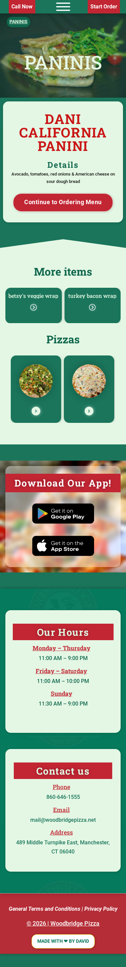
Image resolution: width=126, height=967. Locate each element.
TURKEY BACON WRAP (92, 295)
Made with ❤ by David (63, 941)
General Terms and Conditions (44, 909)
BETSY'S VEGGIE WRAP (33, 295)
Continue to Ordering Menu (63, 202)
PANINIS (63, 62)
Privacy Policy (101, 909)
